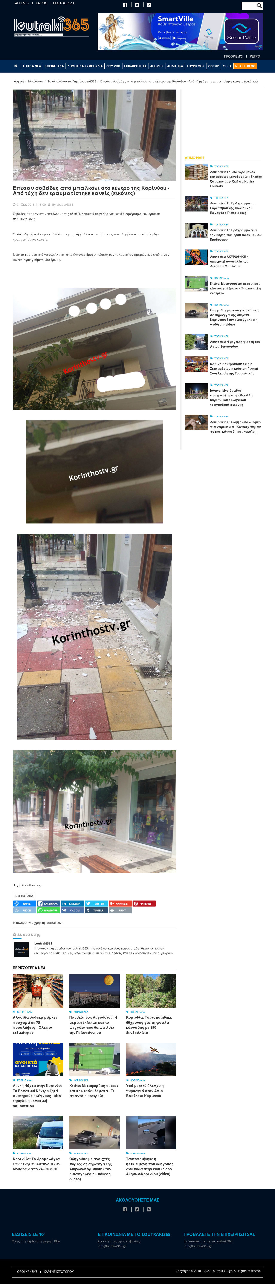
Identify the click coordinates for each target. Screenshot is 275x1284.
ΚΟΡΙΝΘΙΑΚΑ (54, 66)
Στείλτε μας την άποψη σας (119, 1241)
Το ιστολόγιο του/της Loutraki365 (71, 81)
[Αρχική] (51, 26)
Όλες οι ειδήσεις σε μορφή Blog (36, 1241)
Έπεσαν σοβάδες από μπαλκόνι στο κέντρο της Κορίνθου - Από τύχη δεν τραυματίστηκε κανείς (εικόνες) (91, 190)
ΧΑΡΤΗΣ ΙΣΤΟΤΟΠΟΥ (59, 1272)
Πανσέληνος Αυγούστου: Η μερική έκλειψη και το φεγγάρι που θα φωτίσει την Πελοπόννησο (93, 1025)
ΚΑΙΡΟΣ (41, 3)
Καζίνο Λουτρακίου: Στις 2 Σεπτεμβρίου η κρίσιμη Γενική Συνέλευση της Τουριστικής (234, 368)
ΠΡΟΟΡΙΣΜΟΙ (233, 56)
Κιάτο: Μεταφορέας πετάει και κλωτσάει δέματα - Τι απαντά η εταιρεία (93, 1090)
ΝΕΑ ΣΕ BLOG (245, 66)
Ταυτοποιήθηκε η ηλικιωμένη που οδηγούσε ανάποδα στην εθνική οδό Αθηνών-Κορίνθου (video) (149, 1166)
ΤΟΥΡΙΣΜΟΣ (196, 66)
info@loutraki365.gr (112, 1246)
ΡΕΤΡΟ (255, 56)
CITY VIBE (113, 66)
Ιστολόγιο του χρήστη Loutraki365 (38, 923)
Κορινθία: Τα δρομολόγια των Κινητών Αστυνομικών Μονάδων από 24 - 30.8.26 (36, 1163)
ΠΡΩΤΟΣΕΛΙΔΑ (63, 3)
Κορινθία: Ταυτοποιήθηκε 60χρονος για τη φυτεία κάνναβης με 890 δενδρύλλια (149, 1025)
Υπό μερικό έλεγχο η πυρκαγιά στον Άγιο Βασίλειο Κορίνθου (145, 1090)
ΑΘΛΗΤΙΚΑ (175, 66)
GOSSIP (213, 66)
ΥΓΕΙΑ (227, 66)
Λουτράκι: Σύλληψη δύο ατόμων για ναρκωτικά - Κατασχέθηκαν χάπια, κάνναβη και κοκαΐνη (235, 427)
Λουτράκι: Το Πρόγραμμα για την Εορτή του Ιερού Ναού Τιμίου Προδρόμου (236, 235)
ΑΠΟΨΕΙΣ (156, 66)
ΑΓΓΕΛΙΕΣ (22, 3)
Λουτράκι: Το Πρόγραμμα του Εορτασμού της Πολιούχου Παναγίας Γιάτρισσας (233, 208)
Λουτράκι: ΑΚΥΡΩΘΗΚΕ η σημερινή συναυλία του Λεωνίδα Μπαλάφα (229, 261)
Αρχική (19, 81)
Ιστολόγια (35, 81)
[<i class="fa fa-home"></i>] (16, 66)
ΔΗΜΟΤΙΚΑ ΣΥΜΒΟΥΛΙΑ (85, 66)
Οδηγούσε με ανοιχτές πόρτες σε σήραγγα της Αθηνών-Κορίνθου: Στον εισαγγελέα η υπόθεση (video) (90, 1168)
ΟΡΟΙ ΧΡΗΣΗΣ (27, 1272)
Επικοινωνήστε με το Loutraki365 (208, 1241)
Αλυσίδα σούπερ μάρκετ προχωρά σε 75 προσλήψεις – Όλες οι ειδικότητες (35, 1025)
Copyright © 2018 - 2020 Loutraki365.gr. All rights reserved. (218, 1271)
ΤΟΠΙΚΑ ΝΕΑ (32, 66)
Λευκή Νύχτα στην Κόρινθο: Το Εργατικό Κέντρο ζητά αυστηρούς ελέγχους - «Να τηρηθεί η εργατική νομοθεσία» (37, 1095)
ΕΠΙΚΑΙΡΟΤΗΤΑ (135, 66)
